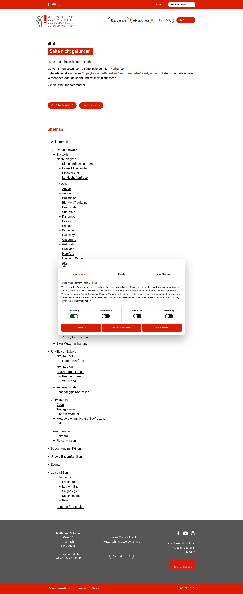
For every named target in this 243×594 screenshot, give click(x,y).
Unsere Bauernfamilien (66, 456)
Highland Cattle (72, 258)
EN (194, 588)
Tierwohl (62, 154)
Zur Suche (89, 105)
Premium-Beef (72, 376)
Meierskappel (71, 496)
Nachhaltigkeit (66, 159)
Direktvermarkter (68, 414)
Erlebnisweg (65, 477)
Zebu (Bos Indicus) (75, 337)
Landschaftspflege (75, 177)
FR (186, 588)
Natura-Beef (118, 20)
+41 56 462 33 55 (70, 558)
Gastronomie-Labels (70, 372)
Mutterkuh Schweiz (64, 150)
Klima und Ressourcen (77, 164)
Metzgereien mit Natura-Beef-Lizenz (81, 418)
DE (181, 588)
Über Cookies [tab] (163, 274)
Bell (59, 423)
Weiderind (69, 381)
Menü (183, 20)
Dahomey (68, 216)
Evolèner (68, 230)
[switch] (106, 316)
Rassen (62, 184)
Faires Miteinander (74, 168)
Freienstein (69, 482)
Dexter (66, 221)
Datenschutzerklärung (59, 588)
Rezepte (62, 436)
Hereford (68, 253)
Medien (190, 552)
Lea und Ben (163, 20)
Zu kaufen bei (60, 400)
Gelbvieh (68, 244)
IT (190, 588)
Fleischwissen (66, 440)
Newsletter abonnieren (181, 543)
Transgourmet (66, 409)
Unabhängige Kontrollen (73, 392)
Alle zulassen (161, 328)
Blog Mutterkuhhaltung (72, 343)
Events (55, 464)
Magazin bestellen (184, 547)
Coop (60, 404)
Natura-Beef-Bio (73, 361)
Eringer (67, 226)
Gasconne (69, 239)
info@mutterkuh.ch (70, 554)
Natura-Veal (141, 20)
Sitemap (96, 588)
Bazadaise (69, 198)
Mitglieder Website (180, 4)
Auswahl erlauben (121, 328)
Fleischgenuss (60, 431)
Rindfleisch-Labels (63, 351)
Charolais (68, 212)
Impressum (81, 588)
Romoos (68, 500)
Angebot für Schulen (70, 506)
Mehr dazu (119, 556)
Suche (161, 4)
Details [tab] (121, 274)
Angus (66, 188)
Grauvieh (68, 249)
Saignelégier (70, 491)
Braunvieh (69, 207)
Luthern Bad (70, 486)
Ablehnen (81, 328)
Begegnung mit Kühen (66, 448)
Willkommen (59, 142)
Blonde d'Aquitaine (74, 202)
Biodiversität (70, 173)
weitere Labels (66, 387)
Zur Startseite (60, 105)
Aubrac (67, 193)
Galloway (68, 235)
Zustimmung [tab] (79, 274)
